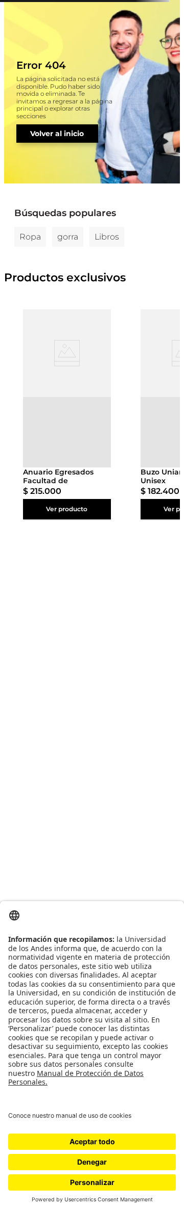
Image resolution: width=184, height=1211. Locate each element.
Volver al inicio (57, 133)
